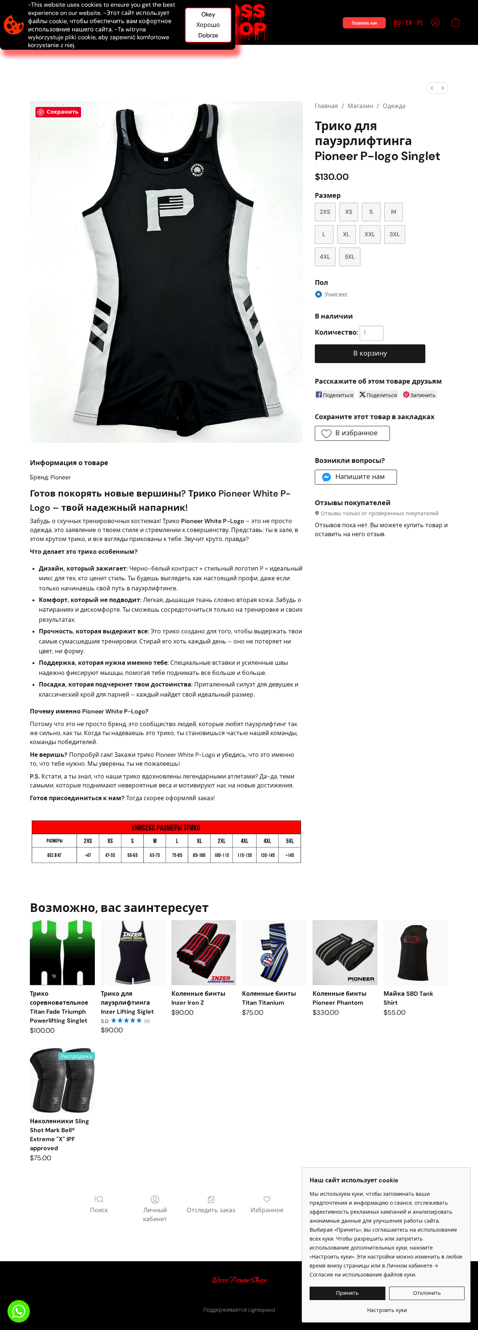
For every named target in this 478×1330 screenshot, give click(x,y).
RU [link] (179, 1296)
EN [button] (409, 22)
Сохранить (62, 112)
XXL (369, 234)
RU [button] (397, 22)
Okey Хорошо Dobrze (208, 24)
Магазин (360, 106)
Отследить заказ (211, 1210)
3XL (394, 234)
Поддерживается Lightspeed (239, 1309)
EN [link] (191, 1296)
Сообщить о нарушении (291, 1296)
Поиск (99, 1210)
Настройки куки (232, 1296)
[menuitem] (432, 88)
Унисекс (336, 294)
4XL (325, 257)
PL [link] (201, 1296)
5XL (350, 257)
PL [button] (420, 22)
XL (346, 234)
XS (349, 212)
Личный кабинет (155, 1214)
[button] (239, 22)
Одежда (394, 106)
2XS (325, 212)
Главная (326, 106)
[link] (387, 1307)
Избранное (267, 1210)
